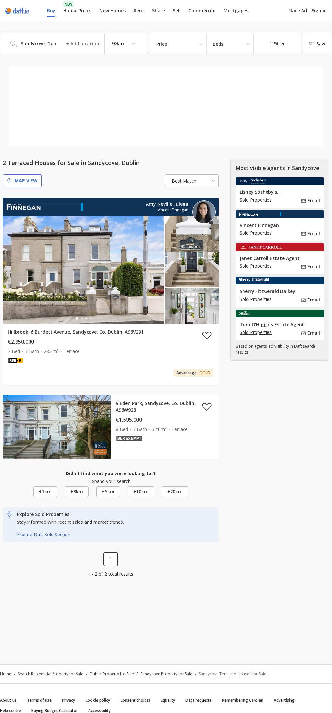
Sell (177, 10)
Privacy (68, 700)
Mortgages (235, 10)
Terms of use (39, 700)
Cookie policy (97, 700)
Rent (139, 10)
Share (158, 10)
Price (161, 44)
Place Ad (297, 10)
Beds (218, 44)
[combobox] (73, 43)
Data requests (198, 700)
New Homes (112, 10)
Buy (51, 10)
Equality (168, 700)
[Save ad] (206, 335)
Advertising (284, 700)
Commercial (202, 10)
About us (8, 700)
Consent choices (135, 700)
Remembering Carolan (242, 700)
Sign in (319, 10)
